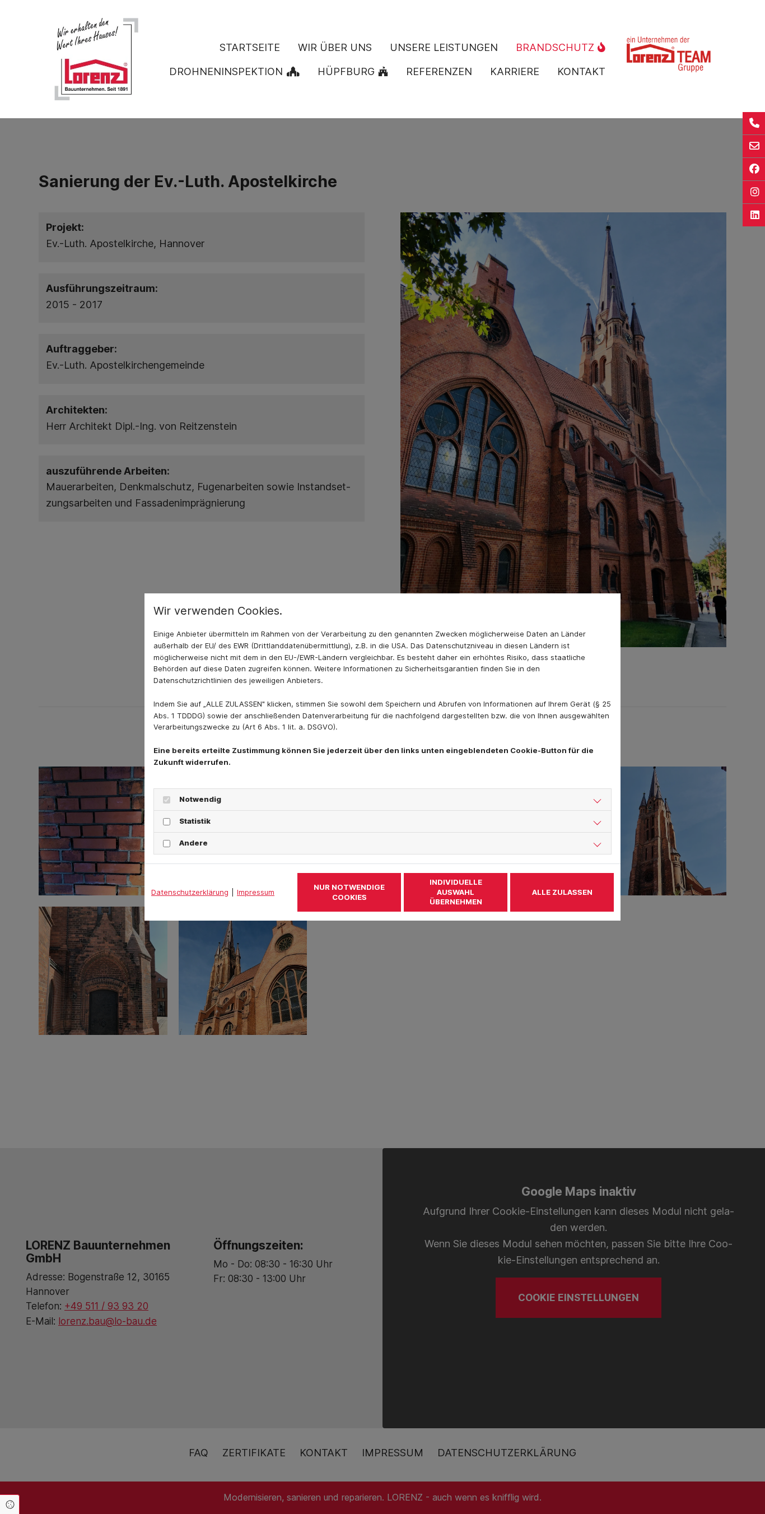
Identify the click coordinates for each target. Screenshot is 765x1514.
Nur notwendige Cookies (349, 892)
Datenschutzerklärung (189, 892)
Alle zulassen (562, 892)
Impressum (255, 892)
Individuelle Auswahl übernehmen (456, 891)
